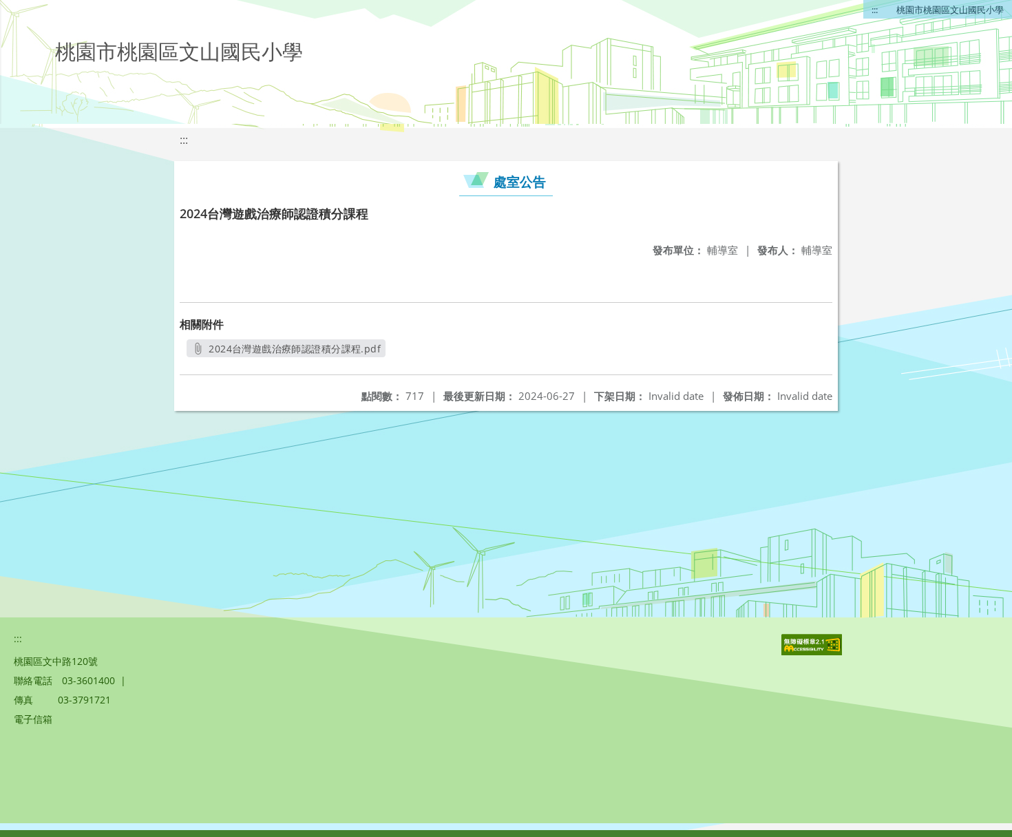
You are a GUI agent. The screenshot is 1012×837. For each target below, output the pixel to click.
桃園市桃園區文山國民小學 (950, 9)
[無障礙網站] (813, 651)
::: (875, 9)
